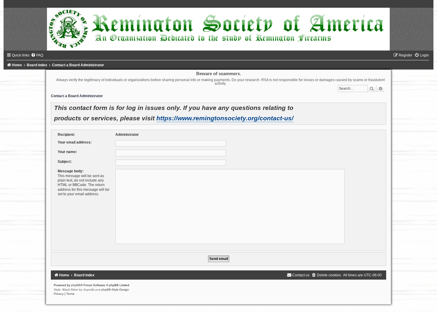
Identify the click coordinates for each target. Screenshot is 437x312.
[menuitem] (37, 55)
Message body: (71, 171)
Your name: (67, 152)
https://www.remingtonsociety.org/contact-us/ (224, 118)
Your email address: (75, 142)
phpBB (76, 285)
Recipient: (66, 135)
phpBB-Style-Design (115, 289)
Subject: (65, 162)
